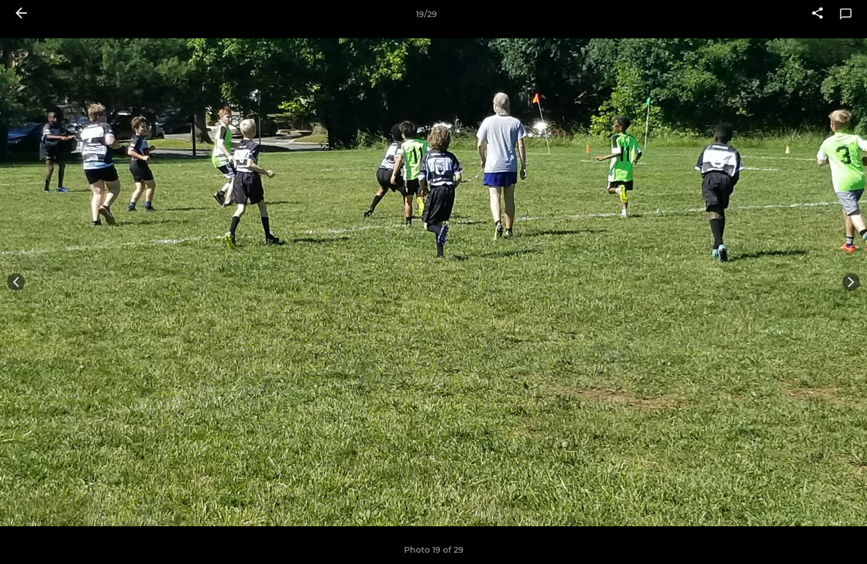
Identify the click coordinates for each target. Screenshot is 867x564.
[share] (817, 14)
